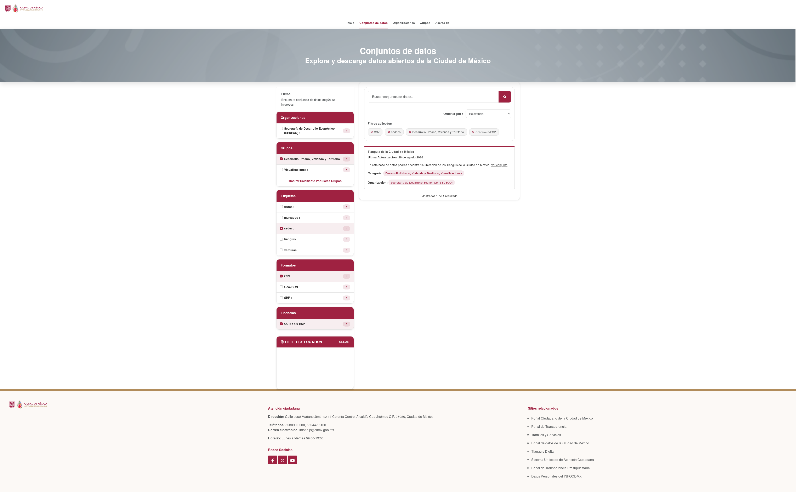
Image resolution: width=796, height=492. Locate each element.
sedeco (289, 228)
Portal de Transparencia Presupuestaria (560, 467)
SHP (287, 297)
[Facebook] (272, 460)
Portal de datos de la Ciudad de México (560, 443)
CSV (287, 276)
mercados (291, 217)
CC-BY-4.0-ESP (295, 324)
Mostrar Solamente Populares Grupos (315, 181)
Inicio (350, 22)
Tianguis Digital (543, 451)
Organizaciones (404, 22)
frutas (288, 207)
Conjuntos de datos (373, 22)
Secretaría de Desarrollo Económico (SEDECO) (309, 130)
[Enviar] (505, 96)
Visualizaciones (295, 170)
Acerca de (442, 22)
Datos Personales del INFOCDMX (556, 476)
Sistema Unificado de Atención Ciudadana (562, 459)
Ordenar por (452, 113)
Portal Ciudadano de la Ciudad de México (562, 418)
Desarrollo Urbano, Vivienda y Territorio (312, 159)
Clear (344, 342)
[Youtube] (292, 460)
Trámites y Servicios (546, 434)
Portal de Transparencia (549, 426)
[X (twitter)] (282, 460)
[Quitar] (372, 132)
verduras (290, 250)
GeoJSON (291, 287)
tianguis (290, 239)
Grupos (425, 22)
